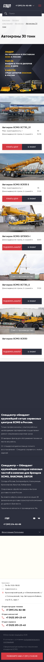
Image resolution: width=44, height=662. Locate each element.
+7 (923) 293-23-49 (16, 617)
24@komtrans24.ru (11, 589)
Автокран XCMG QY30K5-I (16, 236)
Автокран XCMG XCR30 (14, 338)
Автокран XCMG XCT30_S (16, 284)
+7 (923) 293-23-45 (16, 625)
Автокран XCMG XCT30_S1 (16, 127)
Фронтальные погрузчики (13, 532)
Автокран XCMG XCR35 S (15, 184)
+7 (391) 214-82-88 (23, 6)
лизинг (32, 147)
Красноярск (33, 5)
